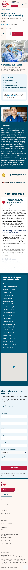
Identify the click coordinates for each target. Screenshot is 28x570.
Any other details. (5, 457)
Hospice (3, 508)
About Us (3, 518)
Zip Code (3, 442)
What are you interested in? (8, 449)
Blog (2, 529)
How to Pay (4, 510)
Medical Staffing (5, 513)
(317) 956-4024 (5, 24)
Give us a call (11, 95)
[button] (13, 367)
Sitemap (12, 555)
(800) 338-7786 (5, 540)
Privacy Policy (4, 554)
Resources (4, 527)
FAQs (2, 502)
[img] (5, 4)
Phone (2, 435)
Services (3, 500)
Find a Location (7, 490)
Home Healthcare (5, 505)
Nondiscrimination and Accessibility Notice (12, 556)
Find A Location (6, 9)
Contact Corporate (6, 543)
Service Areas (5, 532)
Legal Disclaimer (5, 555)
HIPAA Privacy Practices (15, 554)
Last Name (4, 421)
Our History (4, 520)
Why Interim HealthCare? (7, 523)
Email (2, 428)
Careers (5, 34)
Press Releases (5, 552)
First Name (4, 413)
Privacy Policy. (10, 475)
